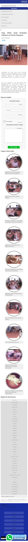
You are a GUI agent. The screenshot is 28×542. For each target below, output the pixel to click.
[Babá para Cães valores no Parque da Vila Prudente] (14, 162)
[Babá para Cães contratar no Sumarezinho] (14, 283)
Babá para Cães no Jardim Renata (12, 197)
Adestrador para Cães (6, 11)
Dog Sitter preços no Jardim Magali (13, 318)
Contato (14, 528)
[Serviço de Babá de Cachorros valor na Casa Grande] (14, 259)
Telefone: (20, 114)
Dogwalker (4, 20)
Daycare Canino (5, 17)
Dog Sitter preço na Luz (12, 342)
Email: (8, 110)
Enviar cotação (13, 147)
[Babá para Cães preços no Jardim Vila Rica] (14, 234)
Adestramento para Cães (7, 14)
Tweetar (4, 40)
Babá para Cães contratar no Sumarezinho (13, 294)
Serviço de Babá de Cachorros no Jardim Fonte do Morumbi (14, 221)
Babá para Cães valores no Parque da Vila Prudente (12, 173)
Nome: (20, 104)
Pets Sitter (3, 25)
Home (14, 512)
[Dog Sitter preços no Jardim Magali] (14, 307)
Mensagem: (19, 128)
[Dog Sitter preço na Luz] (14, 332)
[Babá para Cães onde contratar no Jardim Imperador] (14, 355)
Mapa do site (14, 532)
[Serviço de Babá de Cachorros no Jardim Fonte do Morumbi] (14, 210)
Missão (14, 520)
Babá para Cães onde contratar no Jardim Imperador (11, 367)
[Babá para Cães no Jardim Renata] (14, 186)
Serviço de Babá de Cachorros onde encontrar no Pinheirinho (14, 392)
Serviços (14, 8)
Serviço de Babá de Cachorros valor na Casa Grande (14, 270)
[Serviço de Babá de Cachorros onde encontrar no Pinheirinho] (14, 380)
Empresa (14, 516)
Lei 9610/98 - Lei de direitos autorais (14, 501)
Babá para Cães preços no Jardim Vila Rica (12, 246)
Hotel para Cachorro (6, 23)
